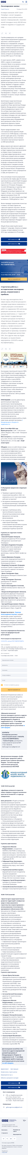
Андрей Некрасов (5, 9)
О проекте (5, 1133)
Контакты (4, 1130)
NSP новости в (13, 239)
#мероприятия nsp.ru (7, 1075)
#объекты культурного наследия (9, 1078)
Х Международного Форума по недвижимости (12, 422)
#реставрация (14, 1069)
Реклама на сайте (16, 1130)
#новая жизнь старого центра (9, 1072)
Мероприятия (17, 1134)
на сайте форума (7, 1063)
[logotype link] (5, 2)
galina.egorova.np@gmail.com (14, 1107)
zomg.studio (4, 1152)
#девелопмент (5, 1069)
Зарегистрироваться (14, 279)
